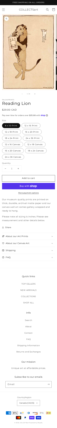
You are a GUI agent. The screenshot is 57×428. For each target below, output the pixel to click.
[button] (3, 10)
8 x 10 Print (11, 125)
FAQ (28, 339)
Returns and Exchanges (28, 351)
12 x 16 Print (30, 125)
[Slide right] (35, 94)
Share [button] (8, 227)
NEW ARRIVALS (28, 290)
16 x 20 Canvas (13, 150)
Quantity (6, 163)
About (28, 326)
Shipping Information (28, 345)
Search (28, 320)
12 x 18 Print (11, 132)
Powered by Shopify (36, 422)
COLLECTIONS (28, 296)
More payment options (28, 193)
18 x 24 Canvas (36, 150)
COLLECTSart (24, 422)
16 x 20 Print (32, 132)
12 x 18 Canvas (35, 144)
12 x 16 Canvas (12, 144)
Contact (28, 333)
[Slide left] (22, 94)
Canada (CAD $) (26, 403)
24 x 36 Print (33, 138)
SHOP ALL (28, 302)
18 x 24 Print (12, 138)
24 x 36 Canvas (13, 157)
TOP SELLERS (28, 284)
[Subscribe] (48, 384)
